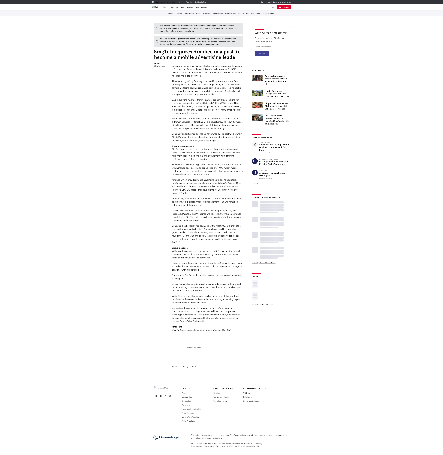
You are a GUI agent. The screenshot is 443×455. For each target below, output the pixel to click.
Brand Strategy (269, 13)
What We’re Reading (190, 417)
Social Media (189, 13)
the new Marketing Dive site (181, 44)
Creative (179, 13)
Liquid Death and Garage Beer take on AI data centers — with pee (277, 94)
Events (190, 7)
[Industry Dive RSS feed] (170, 396)
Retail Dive (189, 2)
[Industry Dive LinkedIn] (155, 396)
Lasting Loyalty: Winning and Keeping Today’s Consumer (274, 162)
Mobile (170, 13)
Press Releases (201, 7)
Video (198, 13)
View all (255, 184)
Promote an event (266, 304)
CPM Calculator (188, 421)
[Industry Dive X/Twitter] (165, 396)
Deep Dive (174, 7)
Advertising (217, 393)
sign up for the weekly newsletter (179, 31)
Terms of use (209, 446)
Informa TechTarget (231, 435)
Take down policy (223, 446)
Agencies (206, 13)
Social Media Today (201, 2)
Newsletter (186, 405)
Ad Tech (246, 13)
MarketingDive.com (214, 25)
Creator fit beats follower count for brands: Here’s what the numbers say (277, 119)
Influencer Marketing (233, 13)
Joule (230, 103)
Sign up (262, 53)
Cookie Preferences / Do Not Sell (245, 446)
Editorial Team (187, 397)
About (184, 393)
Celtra (186, 235)
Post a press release (267, 263)
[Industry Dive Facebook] (160, 396)
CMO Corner (256, 13)
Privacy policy (196, 446)
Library (183, 7)
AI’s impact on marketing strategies (272, 174)
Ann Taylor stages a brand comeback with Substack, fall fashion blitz (276, 80)
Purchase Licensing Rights (192, 409)
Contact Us (186, 401)
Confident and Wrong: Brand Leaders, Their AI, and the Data (274, 147)
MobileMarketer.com (194, 25)
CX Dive (181, 2)
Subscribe (285, 7)
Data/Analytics (217, 13)
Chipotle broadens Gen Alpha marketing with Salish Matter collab (277, 106)
